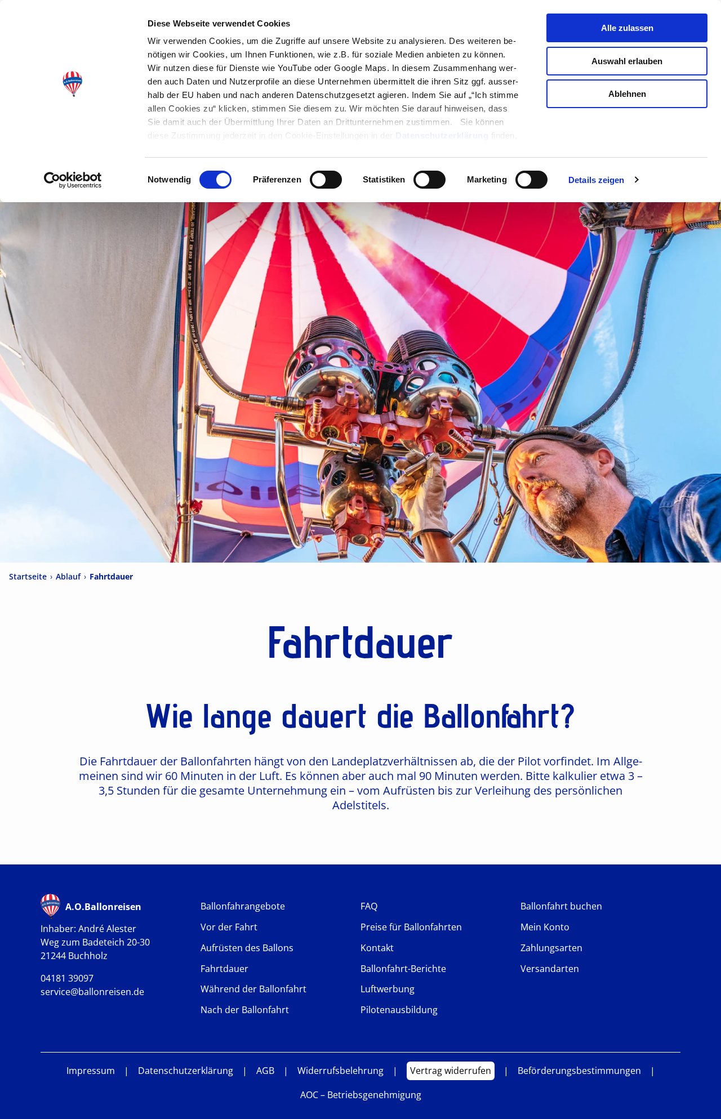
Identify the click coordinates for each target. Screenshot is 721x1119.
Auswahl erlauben (626, 61)
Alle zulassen (627, 28)
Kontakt (377, 948)
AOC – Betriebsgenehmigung (360, 1095)
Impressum (90, 1071)
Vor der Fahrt (229, 927)
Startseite (28, 577)
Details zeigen (596, 180)
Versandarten (549, 969)
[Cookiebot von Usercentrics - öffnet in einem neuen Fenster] (73, 180)
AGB (265, 1071)
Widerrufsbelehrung (340, 1071)
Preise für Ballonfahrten (411, 927)
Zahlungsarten (551, 948)
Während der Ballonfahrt (253, 989)
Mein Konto (544, 927)
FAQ (368, 906)
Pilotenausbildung (399, 1010)
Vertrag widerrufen (450, 1070)
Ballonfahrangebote (243, 906)
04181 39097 (67, 978)
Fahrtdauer (224, 969)
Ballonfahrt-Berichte (403, 969)
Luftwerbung (387, 989)
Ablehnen (627, 94)
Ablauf (68, 577)
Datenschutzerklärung (441, 135)
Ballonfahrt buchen (561, 906)
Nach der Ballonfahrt (245, 1010)
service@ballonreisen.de (92, 992)
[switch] (326, 180)
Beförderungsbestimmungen (579, 1071)
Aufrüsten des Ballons (247, 948)
